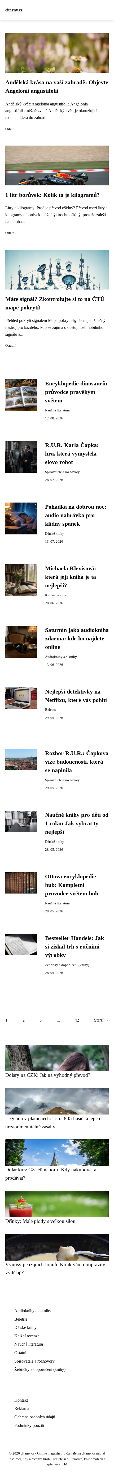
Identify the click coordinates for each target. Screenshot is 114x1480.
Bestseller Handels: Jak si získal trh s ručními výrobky (74, 947)
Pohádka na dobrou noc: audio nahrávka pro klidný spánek (75, 515)
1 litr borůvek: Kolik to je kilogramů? (52, 195)
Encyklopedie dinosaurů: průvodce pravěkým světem (76, 392)
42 (77, 1020)
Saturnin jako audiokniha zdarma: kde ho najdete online (77, 638)
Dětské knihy (54, 533)
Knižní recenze (56, 595)
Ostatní (10, 129)
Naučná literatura (57, 410)
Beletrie (50, 710)
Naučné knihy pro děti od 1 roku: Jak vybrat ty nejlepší (76, 823)
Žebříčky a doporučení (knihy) (67, 965)
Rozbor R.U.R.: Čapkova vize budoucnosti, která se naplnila (76, 762)
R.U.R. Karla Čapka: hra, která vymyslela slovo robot (72, 454)
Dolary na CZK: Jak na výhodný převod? (47, 1075)
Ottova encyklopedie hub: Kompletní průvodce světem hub (71, 885)
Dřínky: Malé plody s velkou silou (40, 1221)
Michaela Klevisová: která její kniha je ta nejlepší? (70, 577)
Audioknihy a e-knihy (61, 657)
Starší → (101, 1020)
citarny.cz (14, 10)
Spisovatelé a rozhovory (62, 472)
